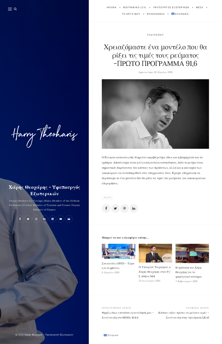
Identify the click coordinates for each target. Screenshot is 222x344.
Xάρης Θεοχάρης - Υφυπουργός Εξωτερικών (44, 190)
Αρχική (107, 197)
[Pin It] (124, 208)
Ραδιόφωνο (155, 34)
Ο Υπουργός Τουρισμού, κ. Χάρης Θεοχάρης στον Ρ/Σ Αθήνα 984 (155, 271)
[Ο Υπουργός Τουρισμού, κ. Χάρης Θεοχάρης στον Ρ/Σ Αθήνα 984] (155, 253)
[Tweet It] (115, 208)
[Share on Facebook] (106, 208)
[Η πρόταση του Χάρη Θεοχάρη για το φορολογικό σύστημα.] (192, 253)
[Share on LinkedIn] (133, 208)
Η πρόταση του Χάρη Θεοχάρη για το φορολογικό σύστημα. (189, 272)
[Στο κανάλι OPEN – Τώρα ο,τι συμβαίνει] (118, 251)
